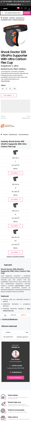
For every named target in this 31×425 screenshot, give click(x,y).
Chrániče (12, 18)
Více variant (7, 95)
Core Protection (23, 134)
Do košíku (14, 173)
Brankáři (5, 18)
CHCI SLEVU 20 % (15, 4)
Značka (5, 134)
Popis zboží (8, 265)
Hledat (26, 13)
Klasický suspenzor (18, 20)
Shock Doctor (26, 118)
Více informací (5, 81)
